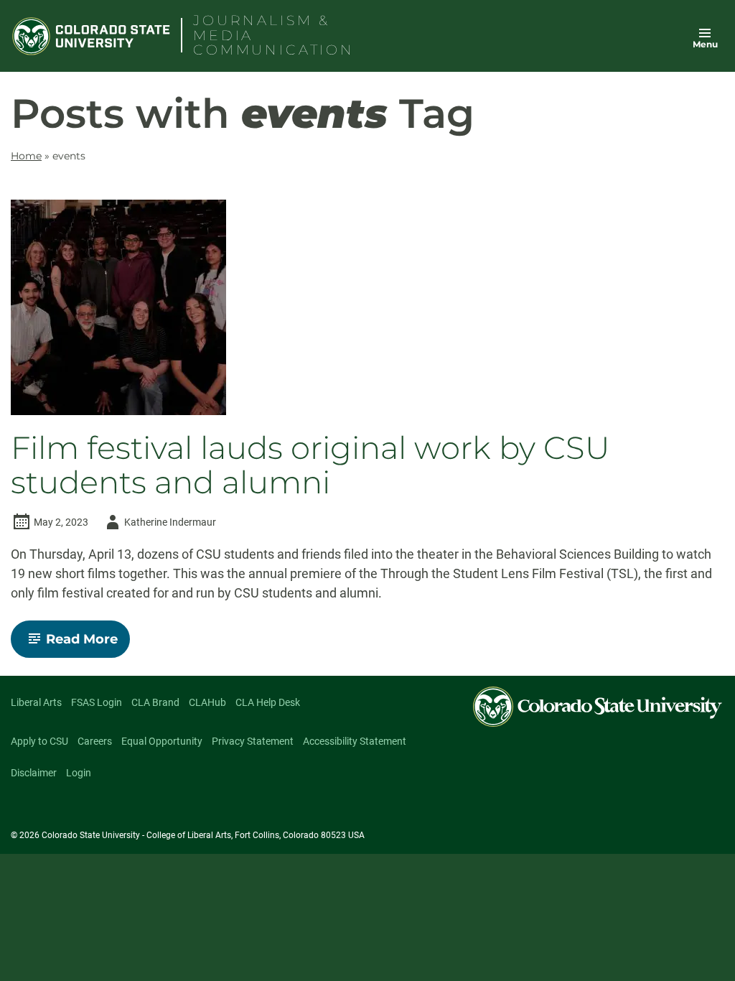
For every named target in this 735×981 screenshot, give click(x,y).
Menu (705, 44)
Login (78, 772)
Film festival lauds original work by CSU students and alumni (310, 465)
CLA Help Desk (267, 702)
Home (26, 155)
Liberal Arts (36, 702)
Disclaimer (34, 772)
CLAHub (207, 702)
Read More (88, 644)
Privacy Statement (253, 741)
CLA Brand (155, 702)
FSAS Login (96, 702)
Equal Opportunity (161, 741)
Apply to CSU (39, 741)
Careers (95, 741)
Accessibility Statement (354, 741)
